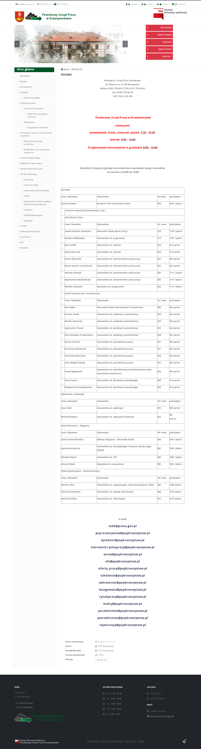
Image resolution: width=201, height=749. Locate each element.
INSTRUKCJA (166, 27)
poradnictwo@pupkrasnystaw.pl (122, 611)
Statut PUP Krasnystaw (33, 108)
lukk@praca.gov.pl (27, 4)
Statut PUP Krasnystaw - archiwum (37, 115)
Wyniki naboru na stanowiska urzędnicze (36, 151)
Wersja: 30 (101, 659)
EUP (22, 242)
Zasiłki (26, 196)
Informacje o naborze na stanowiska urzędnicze (36, 134)
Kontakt (23, 81)
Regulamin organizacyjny (31, 163)
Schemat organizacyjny (30, 158)
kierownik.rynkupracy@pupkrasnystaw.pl (123, 547)
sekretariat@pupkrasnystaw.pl (122, 582)
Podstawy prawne (28, 103)
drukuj (66, 69)
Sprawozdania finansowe (31, 168)
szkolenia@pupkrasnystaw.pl (122, 575)
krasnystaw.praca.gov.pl (162, 716)
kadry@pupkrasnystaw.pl (122, 604)
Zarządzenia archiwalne (37, 127)
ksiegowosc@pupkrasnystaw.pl (122, 590)
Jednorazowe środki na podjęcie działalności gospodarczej (38, 203)
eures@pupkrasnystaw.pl (123, 554)
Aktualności (25, 76)
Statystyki (24, 248)
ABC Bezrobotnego (28, 174)
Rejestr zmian (117, 741)
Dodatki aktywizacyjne (33, 215)
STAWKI (23, 226)
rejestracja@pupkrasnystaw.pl (122, 625)
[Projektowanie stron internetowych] (185, 741)
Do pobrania (25, 237)
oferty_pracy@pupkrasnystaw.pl (122, 568)
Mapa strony (130, 741)
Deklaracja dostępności (30, 231)
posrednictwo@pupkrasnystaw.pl (122, 618)
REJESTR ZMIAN (164, 35)
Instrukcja (105, 741)
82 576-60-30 (62, 4)
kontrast (181, 4)
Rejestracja (28, 179)
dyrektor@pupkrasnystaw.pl (122, 540)
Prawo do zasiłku (31, 185)
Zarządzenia (29, 122)
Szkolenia (28, 210)
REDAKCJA (167, 42)
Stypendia (28, 220)
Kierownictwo (26, 87)
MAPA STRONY (165, 49)
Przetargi (24, 92)
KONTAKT (167, 56)
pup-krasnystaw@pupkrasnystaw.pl (122, 533)
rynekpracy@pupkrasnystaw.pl (122, 597)
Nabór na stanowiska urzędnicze (33, 142)
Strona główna (93, 741)
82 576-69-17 (45, 4)
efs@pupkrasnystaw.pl (123, 561)
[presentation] (17, 44)
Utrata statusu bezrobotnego (36, 190)
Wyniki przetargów (32, 98)
